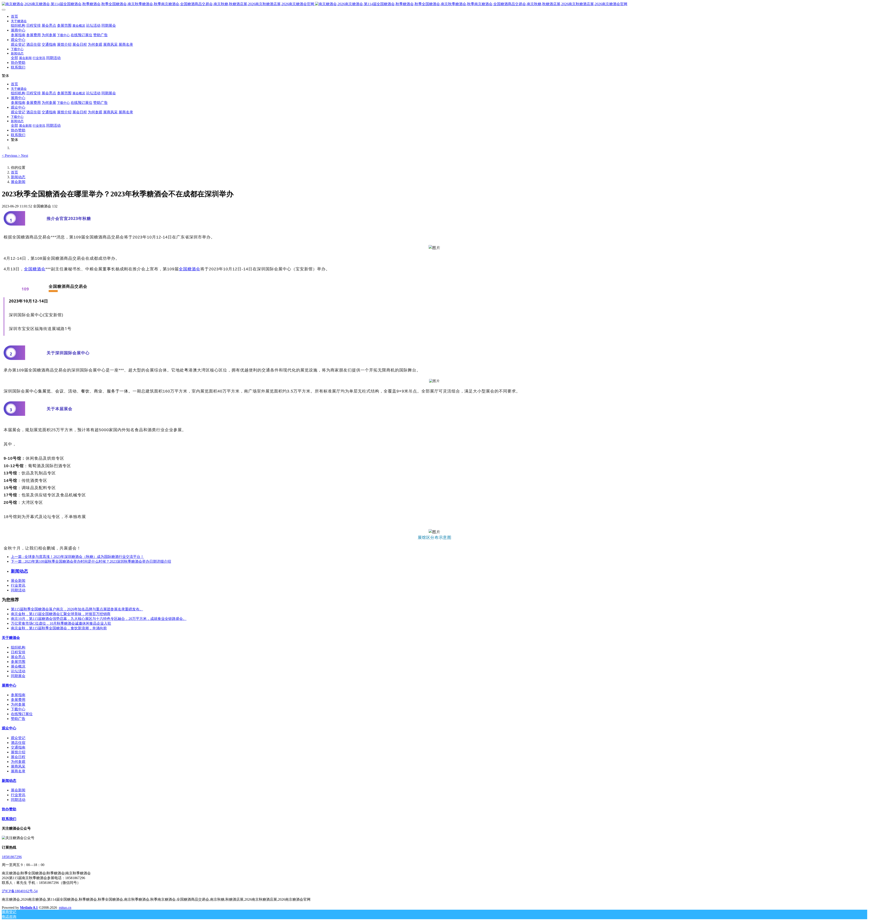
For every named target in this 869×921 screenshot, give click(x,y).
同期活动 (18, 590)
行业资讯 (18, 585)
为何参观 (18, 762)
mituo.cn (65, 907)
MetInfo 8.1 (29, 907)
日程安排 (18, 652)
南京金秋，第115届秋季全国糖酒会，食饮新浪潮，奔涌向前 (59, 628)
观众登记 (18, 738)
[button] (10, 155)
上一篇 (77, 557)
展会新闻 (18, 182)
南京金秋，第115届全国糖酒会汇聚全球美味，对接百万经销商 (60, 614)
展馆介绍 (18, 752)
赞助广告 (18, 719)
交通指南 (18, 747)
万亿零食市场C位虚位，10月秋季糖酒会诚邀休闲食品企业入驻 (61, 623)
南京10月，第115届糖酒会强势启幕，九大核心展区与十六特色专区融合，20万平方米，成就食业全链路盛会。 (98, 619)
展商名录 (18, 771)
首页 (14, 16)
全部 (14, 58)
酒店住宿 (18, 743)
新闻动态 (18, 177)
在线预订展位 (22, 714)
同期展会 (18, 676)
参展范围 (18, 662)
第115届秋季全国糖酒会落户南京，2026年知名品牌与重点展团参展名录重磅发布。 (77, 609)
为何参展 (18, 704)
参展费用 (18, 700)
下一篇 (91, 561)
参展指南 (18, 695)
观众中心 (9, 728)
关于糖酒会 (11, 638)
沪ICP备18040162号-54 (20, 891)
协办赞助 (9, 809)
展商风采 (18, 766)
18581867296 (12, 857)
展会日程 (18, 757)
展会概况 (18, 666)
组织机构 (18, 647)
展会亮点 (18, 657)
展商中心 (9, 685)
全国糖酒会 (34, 269)
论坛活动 (18, 671)
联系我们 (9, 819)
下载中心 (18, 709)
